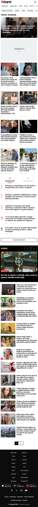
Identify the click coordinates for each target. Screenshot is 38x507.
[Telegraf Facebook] (12, 490)
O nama (6, 496)
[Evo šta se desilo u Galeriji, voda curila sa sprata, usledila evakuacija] (19, 261)
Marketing (13, 496)
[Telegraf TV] (26, 490)
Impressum (20, 496)
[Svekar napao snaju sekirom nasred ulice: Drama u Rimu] (28, 98)
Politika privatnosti (16, 500)
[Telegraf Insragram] (21, 490)
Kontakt (25, 500)
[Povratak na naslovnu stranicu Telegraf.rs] (6, 2)
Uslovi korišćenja (29, 496)
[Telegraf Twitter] (16, 490)
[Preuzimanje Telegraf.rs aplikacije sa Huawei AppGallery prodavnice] (31, 485)
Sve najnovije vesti (19, 240)
